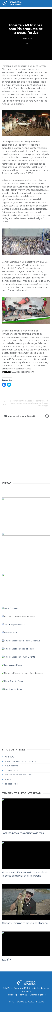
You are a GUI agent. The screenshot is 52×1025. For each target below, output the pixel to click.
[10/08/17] (26, 943)
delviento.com (12, 770)
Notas (11, 1002)
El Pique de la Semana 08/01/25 (19, 416)
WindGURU (9, 757)
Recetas (40, 1002)
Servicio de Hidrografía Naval (19, 775)
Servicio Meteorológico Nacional (21, 761)
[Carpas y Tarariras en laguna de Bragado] (26, 902)
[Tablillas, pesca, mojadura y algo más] (26, 814)
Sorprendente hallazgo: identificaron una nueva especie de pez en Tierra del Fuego (29, 403)
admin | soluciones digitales (32, 995)
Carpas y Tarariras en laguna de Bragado (25, 923)
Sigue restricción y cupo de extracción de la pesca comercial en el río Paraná (25, 874)
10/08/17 (6, 959)
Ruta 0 (8, 779)
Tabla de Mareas (12, 766)
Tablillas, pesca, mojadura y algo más (23, 833)
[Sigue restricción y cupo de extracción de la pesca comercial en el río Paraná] (26, 855)
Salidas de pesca (25, 1002)
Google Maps (11, 784)
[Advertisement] (26, 455)
